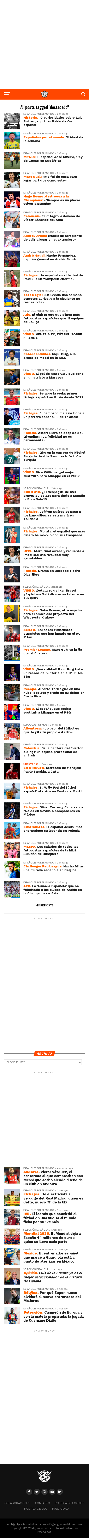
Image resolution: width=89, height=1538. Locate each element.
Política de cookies (69, 1503)
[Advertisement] (44, 44)
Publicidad (60, 1508)
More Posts (44, 905)
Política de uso (35, 1508)
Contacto (42, 1503)
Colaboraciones (17, 1503)
